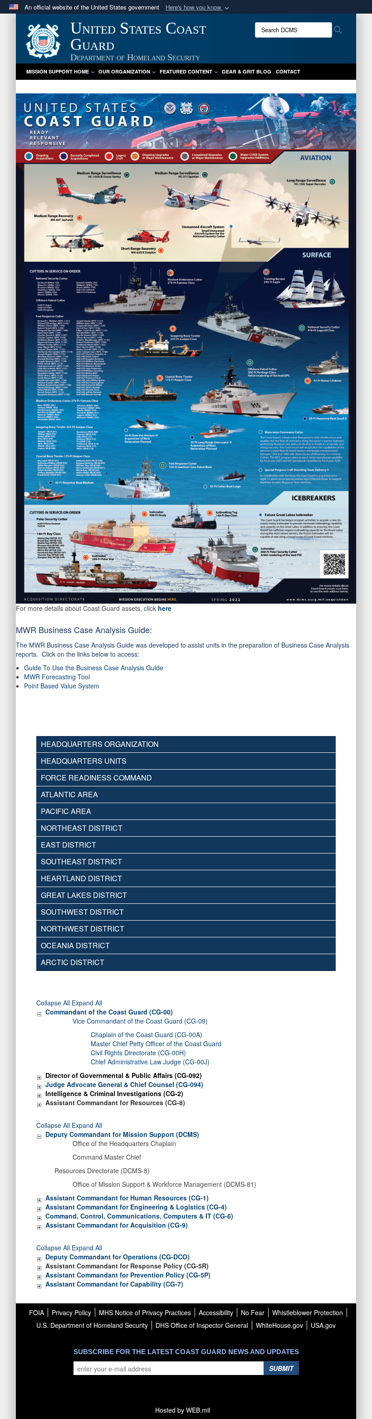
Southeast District (81, 861)
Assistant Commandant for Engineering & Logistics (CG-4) (136, 1206)
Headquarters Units (84, 761)
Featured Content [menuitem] (186, 71)
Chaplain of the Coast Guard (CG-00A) (146, 1034)
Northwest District (82, 928)
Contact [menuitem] (288, 71)
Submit (281, 1368)
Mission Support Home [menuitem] (57, 71)
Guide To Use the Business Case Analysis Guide (93, 667)
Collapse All (53, 1002)
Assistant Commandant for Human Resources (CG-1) (127, 1197)
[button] (198, 7)
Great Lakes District (84, 895)
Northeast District (81, 828)
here (164, 608)
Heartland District (81, 878)
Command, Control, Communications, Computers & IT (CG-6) (139, 1215)
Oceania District (75, 945)
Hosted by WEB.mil (182, 1409)
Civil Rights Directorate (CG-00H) (138, 1052)
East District (68, 844)
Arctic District (72, 962)
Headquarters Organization (100, 744)
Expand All (87, 1002)
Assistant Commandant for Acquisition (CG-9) (116, 1224)
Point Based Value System (61, 685)
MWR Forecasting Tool (57, 676)
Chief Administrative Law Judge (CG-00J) (150, 1061)
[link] (39, 1011)
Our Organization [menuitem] (124, 71)
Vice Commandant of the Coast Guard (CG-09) (140, 1020)
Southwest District (82, 912)
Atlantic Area (69, 794)
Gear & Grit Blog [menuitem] (246, 71)
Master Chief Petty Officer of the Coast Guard (156, 1043)
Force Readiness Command (96, 777)
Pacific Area (66, 811)
